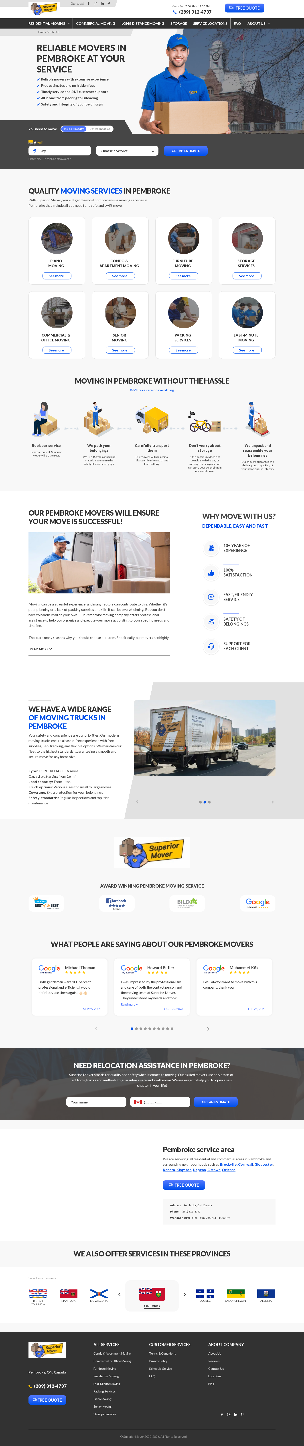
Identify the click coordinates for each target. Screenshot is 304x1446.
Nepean (199, 1169)
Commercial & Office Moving (112, 1361)
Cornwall (245, 1164)
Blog (211, 1384)
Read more (39, 649)
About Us (214, 1353)
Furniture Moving (104, 1368)
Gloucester (264, 1164)
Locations (214, 1376)
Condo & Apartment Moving (112, 1353)
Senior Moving (102, 1406)
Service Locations (210, 23)
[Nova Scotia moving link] (99, 1298)
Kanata (169, 1169)
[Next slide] (271, 802)
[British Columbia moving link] (38, 1298)
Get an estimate (186, 151)
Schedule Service (160, 1368)
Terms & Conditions (162, 1353)
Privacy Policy (158, 1361)
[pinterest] (108, 3)
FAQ (237, 23)
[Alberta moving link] (266, 1298)
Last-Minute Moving (106, 1384)
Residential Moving (46, 23)
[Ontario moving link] (152, 1298)
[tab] (200, 802)
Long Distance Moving (143, 23)
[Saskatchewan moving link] (235, 1298)
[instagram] (95, 3)
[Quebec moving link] (205, 1298)
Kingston (184, 1169)
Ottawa (214, 1169)
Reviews (214, 1361)
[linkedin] (102, 3)
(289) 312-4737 (195, 11)
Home (40, 32)
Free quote (247, 8)
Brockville (228, 1164)
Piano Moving (102, 1399)
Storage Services (104, 1414)
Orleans (228, 1169)
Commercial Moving (95, 23)
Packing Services (104, 1391)
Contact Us (216, 1368)
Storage (178, 23)
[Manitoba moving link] (68, 1298)
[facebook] (88, 3)
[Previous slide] (138, 802)
